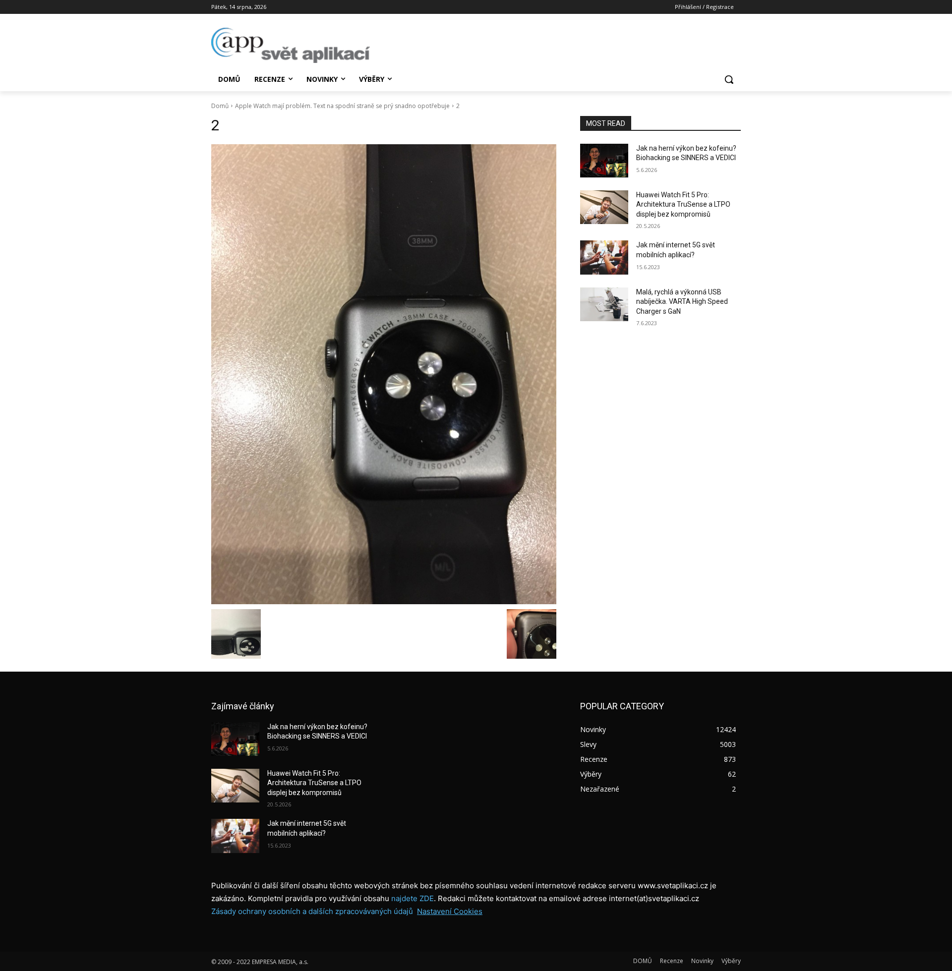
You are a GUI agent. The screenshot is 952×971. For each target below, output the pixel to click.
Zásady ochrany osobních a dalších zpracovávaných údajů (312, 911)
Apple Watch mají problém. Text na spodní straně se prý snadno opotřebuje (342, 106)
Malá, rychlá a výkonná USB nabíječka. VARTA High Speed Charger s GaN (682, 301)
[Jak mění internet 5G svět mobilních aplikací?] (604, 257)
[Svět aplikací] (290, 45)
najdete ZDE (412, 898)
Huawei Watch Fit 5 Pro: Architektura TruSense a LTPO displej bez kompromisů (683, 204)
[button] (729, 79)
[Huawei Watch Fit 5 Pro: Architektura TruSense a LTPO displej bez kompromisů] (604, 207)
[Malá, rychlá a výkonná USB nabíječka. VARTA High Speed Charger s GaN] (604, 304)
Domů (220, 106)
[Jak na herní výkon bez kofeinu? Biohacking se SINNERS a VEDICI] (604, 160)
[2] (383, 374)
